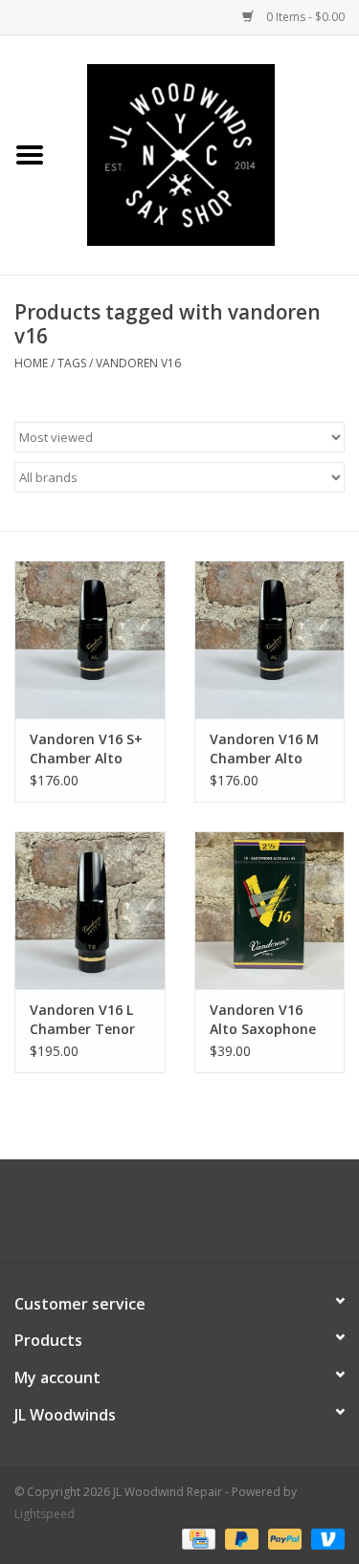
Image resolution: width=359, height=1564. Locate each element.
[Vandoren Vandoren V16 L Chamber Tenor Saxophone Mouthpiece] (90, 910)
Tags (71, 363)
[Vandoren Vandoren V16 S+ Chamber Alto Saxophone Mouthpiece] (90, 639)
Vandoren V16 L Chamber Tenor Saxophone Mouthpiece (82, 1020)
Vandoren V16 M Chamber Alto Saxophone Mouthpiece (264, 749)
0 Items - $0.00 (304, 17)
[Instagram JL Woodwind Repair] (214, 1217)
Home (31, 363)
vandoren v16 (138, 363)
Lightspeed (44, 1514)
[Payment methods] (196, 1538)
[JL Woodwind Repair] (210, 153)
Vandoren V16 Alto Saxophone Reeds (263, 1020)
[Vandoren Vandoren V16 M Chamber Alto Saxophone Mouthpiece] (270, 639)
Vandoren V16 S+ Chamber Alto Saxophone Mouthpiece (86, 749)
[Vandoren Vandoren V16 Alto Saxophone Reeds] (270, 910)
